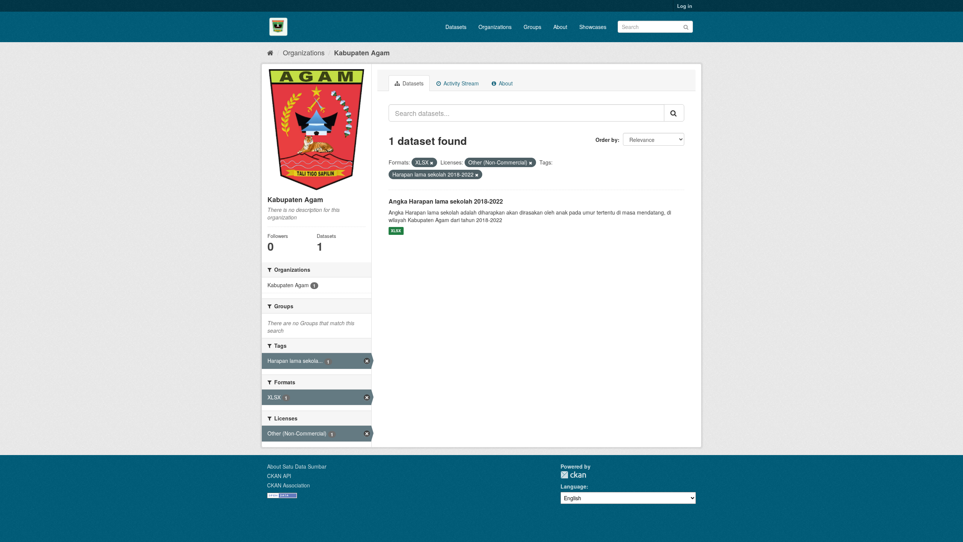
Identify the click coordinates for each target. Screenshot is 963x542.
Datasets (455, 26)
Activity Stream (460, 83)
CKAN (573, 475)
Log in (684, 5)
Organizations (495, 26)
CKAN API (279, 476)
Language (573, 486)
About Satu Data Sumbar (297, 466)
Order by (606, 139)
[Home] (270, 52)
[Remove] (431, 163)
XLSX (396, 231)
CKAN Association (288, 485)
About (560, 26)
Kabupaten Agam (362, 53)
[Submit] (686, 26)
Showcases (592, 26)
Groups (532, 26)
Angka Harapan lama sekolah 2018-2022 (446, 201)
